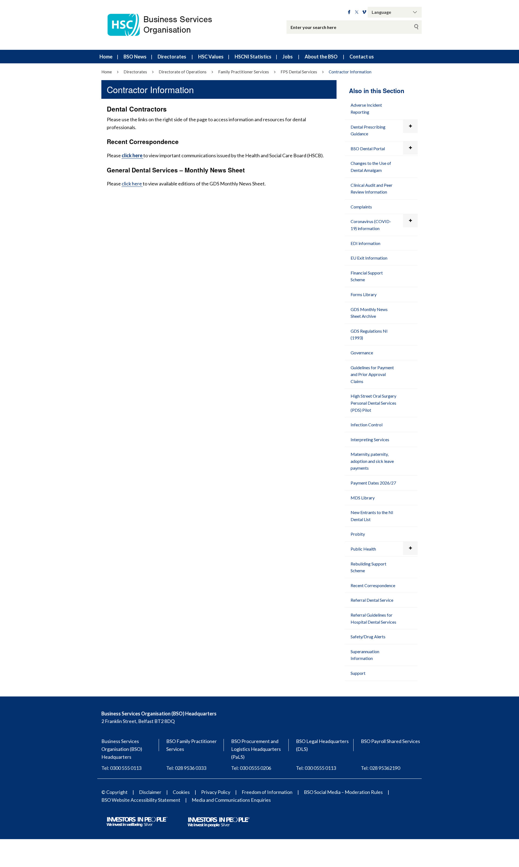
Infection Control (366, 424)
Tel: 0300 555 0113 (121, 768)
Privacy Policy (215, 792)
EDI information (365, 243)
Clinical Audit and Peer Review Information (371, 188)
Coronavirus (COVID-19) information (371, 225)
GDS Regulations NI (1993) (369, 334)
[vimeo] (364, 12)
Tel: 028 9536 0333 (186, 768)
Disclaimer (150, 792)
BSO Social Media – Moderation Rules (343, 792)
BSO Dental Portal (368, 148)
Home (105, 57)
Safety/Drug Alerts (368, 636)
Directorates (172, 57)
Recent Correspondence (373, 585)
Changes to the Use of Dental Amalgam (371, 167)
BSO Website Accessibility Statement (140, 800)
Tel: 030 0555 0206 (251, 768)
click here (132, 184)
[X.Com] (356, 12)
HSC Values (211, 57)
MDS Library (363, 497)
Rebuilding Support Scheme (368, 567)
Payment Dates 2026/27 (373, 482)
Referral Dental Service (372, 600)
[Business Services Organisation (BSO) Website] (165, 24)
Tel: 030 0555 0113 (316, 768)
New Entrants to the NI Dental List (372, 516)
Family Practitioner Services (243, 71)
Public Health (363, 548)
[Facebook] (349, 12)
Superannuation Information (365, 655)
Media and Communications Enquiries (231, 800)
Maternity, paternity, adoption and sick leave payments (372, 461)
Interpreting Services (370, 439)
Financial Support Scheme (367, 276)
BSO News (135, 57)
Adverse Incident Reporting (366, 108)
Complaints (361, 206)
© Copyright (114, 792)
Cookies (181, 792)
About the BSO (321, 57)
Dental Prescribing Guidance (368, 130)
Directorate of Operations (183, 71)
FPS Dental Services (299, 71)
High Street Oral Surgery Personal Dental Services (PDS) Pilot (373, 402)
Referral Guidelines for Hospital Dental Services (373, 618)
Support (358, 673)
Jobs (287, 57)
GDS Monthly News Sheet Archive (369, 313)
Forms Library (364, 294)
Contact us (362, 57)
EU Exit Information (369, 257)
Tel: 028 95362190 (380, 768)
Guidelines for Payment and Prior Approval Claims (372, 374)
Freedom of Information (267, 792)
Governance (362, 352)
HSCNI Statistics (253, 57)
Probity (358, 533)
